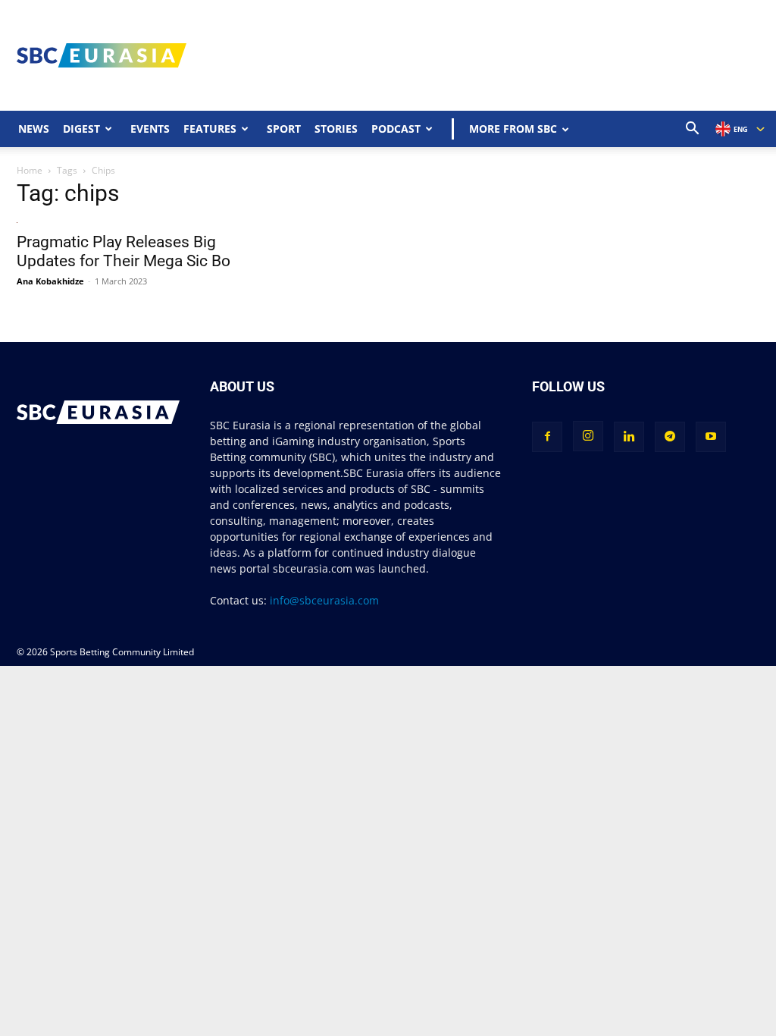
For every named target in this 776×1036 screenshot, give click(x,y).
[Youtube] (711, 437)
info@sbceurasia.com (324, 600)
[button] (692, 130)
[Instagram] (588, 436)
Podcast (396, 128)
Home (29, 170)
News (33, 128)
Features (209, 128)
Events (150, 128)
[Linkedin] (629, 437)
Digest (81, 128)
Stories (336, 128)
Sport (284, 128)
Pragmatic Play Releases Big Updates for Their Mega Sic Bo (123, 251)
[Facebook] (547, 437)
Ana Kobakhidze (50, 281)
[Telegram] (670, 437)
